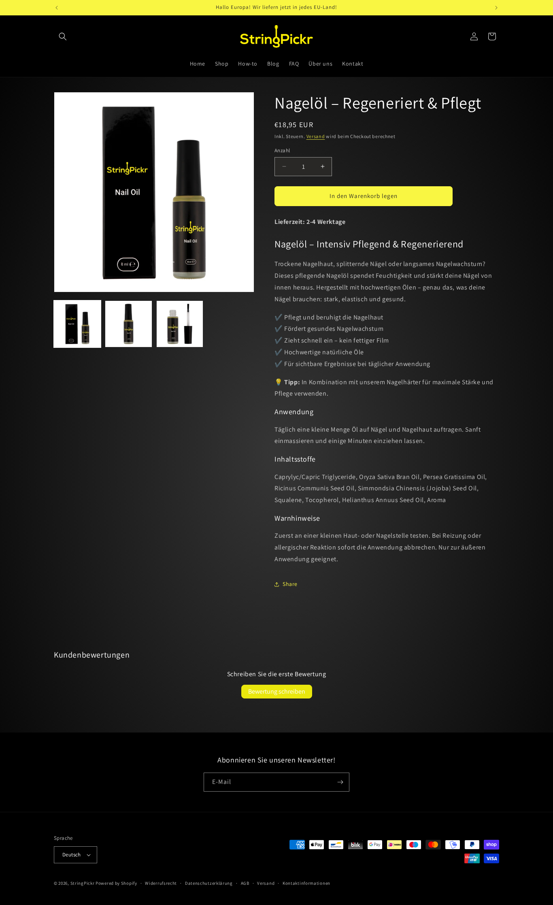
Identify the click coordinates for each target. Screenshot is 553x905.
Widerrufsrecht (161, 883)
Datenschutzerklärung (209, 883)
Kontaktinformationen (306, 883)
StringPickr (82, 883)
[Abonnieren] (340, 782)
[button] (63, 36)
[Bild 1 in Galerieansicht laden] (77, 323)
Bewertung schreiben (276, 691)
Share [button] (290, 584)
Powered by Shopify (116, 883)
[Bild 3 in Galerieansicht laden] (179, 323)
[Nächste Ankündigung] (496, 7)
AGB (245, 883)
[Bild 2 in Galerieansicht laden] (128, 323)
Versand (315, 136)
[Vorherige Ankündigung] (57, 7)
